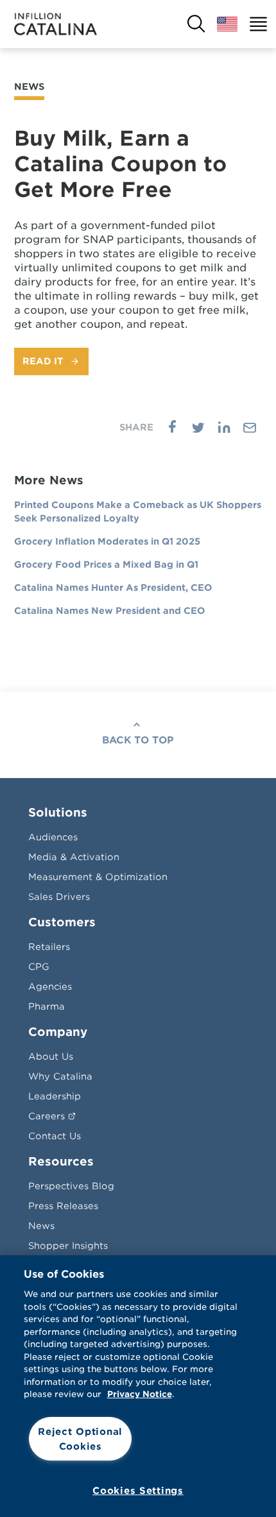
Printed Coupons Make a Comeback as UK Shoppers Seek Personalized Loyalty (137, 511)
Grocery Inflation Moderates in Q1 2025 (107, 541)
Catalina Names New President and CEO (109, 611)
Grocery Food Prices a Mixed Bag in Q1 (106, 564)
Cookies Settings (138, 1490)
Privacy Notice (139, 1394)
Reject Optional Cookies (80, 1439)
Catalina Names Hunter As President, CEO (113, 587)
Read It (43, 361)
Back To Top (138, 740)
